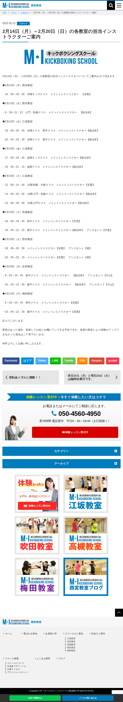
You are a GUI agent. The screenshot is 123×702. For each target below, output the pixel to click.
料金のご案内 (98, 633)
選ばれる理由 (30, 633)
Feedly (69, 360)
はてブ (27, 360)
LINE (55, 360)
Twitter (42, 360)
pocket (112, 360)
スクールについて (15, 663)
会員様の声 (51, 633)
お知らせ (23, 23)
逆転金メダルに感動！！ (25, 377)
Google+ (97, 360)
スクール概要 (12, 658)
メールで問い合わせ (88, 698)
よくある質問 (43, 658)
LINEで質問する (35, 698)
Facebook (11, 360)
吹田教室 (71, 641)
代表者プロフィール (16, 666)
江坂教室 (71, 638)
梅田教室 (71, 650)
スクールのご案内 (74, 633)
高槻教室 (71, 644)
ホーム (8, 633)
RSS (82, 360)
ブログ (61, 658)
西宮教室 (71, 647)
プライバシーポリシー (17, 672)
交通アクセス (13, 669)
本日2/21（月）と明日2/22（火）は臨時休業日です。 (89, 377)
